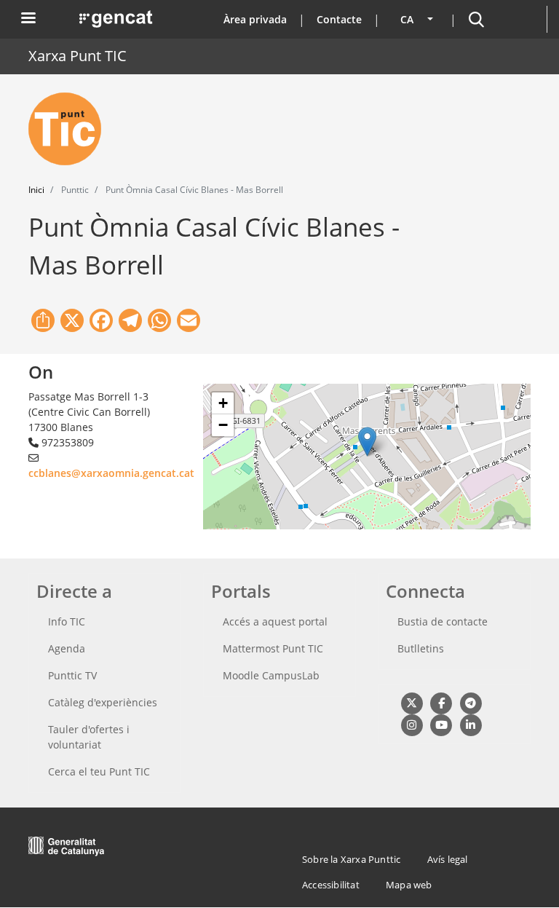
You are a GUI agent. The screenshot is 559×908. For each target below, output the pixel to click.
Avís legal (447, 859)
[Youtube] (440, 724)
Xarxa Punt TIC (77, 56)
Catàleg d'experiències (102, 702)
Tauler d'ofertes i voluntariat (89, 736)
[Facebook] (440, 702)
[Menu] (28, 19)
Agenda (66, 648)
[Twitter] (411, 702)
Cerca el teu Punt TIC (99, 771)
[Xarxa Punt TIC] (70, 128)
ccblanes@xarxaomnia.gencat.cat (111, 473)
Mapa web (409, 884)
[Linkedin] (470, 724)
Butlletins (420, 648)
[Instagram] (411, 724)
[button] (367, 442)
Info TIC (66, 621)
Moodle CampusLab (271, 675)
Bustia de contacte (442, 621)
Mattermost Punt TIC (273, 648)
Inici (36, 189)
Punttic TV (72, 675)
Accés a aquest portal (275, 621)
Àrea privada (255, 19)
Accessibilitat (331, 884)
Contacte (339, 19)
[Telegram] (470, 702)
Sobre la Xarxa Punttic (351, 859)
